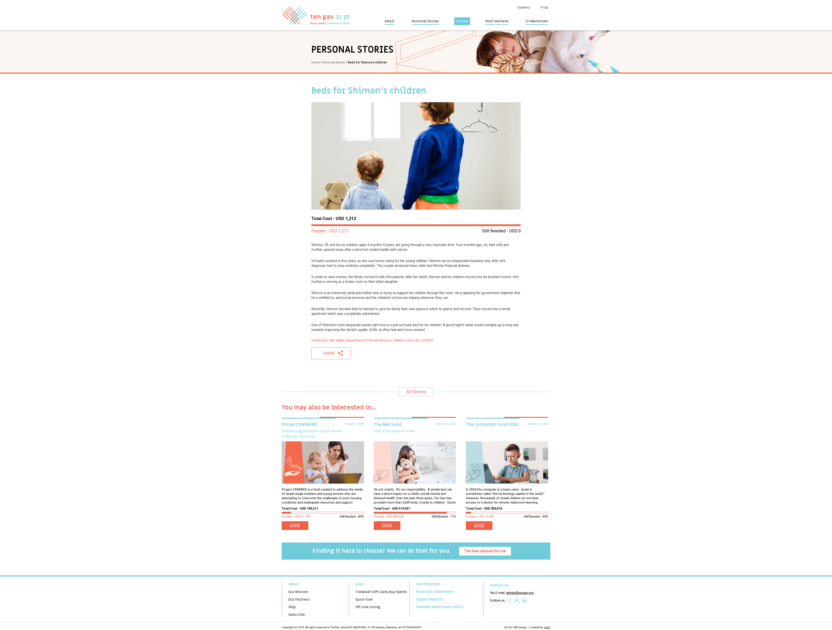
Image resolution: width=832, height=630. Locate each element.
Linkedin (524, 600)
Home (315, 62)
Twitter (517, 600)
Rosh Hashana (496, 21)
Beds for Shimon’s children (367, 62)
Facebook (509, 600)
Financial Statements (434, 592)
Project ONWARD (299, 425)
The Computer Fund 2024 (492, 425)
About (389, 21)
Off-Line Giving (368, 607)
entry (547, 627)
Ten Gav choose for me (485, 551)
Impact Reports (429, 599)
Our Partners (299, 599)
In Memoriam (537, 21)
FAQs (292, 607)
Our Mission (298, 592)
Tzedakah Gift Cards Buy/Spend (381, 592)
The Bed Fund (388, 425)
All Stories (416, 392)
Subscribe (296, 614)
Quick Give (364, 599)
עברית (544, 7)
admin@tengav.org (520, 593)
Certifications (428, 584)
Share (329, 353)
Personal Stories (425, 21)
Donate (462, 21)
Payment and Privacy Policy (439, 607)
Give (295, 525)
